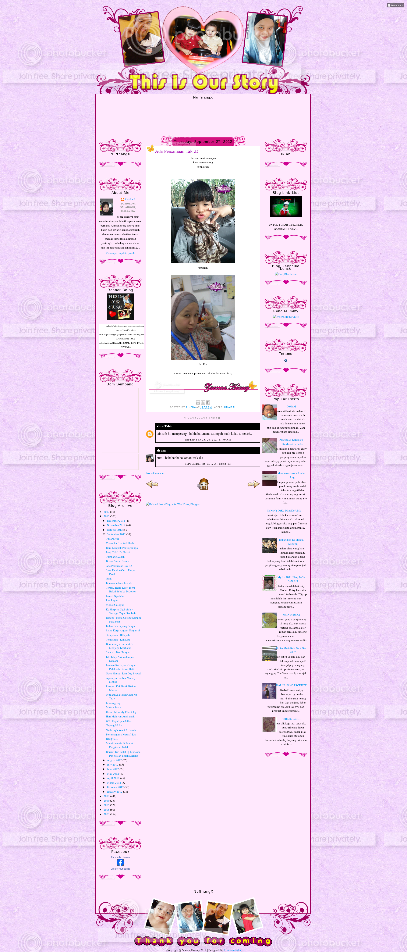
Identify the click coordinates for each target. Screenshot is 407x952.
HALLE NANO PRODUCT (291, 685)
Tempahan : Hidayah (118, 635)
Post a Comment (155, 473)
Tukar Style (112, 539)
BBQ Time (112, 739)
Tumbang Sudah (115, 557)
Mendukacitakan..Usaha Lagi (291, 475)
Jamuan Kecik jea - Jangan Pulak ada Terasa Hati (121, 667)
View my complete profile (120, 253)
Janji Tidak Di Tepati (118, 552)
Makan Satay (113, 707)
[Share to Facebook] (208, 402)
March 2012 (114, 782)
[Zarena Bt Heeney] (120, 865)
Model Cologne (115, 605)
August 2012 (115, 760)
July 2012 (113, 764)
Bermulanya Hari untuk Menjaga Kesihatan (119, 646)
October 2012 (115, 530)
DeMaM (291, 406)
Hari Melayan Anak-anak (120, 716)
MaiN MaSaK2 (291, 614)
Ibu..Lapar (112, 600)
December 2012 (116, 521)
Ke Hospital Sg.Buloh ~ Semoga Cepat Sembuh (121, 611)
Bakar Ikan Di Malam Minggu (291, 542)
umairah (230, 407)
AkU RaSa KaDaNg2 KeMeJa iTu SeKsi (291, 442)
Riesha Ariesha (232, 950)
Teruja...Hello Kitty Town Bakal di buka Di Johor (121, 589)
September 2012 (116, 534)
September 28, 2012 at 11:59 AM (208, 439)
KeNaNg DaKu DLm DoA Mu (284, 510)
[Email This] (198, 402)
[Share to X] (203, 402)
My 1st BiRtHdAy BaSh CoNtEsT (291, 579)
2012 (107, 516)
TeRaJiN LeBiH (291, 719)
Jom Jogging (113, 703)
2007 (107, 814)
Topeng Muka (114, 725)
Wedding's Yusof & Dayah (121, 730)
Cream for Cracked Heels (120, 543)
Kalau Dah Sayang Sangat (121, 626)
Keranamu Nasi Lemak (119, 583)
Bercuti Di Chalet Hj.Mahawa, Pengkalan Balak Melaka (123, 753)
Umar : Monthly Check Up (121, 712)
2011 (107, 796)
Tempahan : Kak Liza (118, 639)
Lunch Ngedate (115, 596)
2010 (107, 800)
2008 (107, 810)
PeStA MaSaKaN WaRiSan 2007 (291, 650)
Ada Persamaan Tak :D (119, 566)
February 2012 (115, 787)
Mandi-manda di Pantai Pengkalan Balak (119, 745)
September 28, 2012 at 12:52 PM (208, 463)
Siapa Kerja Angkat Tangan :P (123, 630)
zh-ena (130, 199)
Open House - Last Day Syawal (123, 673)
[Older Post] (254, 489)
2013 (107, 512)
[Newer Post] (152, 489)
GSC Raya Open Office (119, 721)
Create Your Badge (120, 868)
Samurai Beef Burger (118, 652)
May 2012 (113, 773)
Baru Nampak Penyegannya (122, 548)
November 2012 (116, 525)
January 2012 (115, 792)
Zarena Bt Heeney (120, 857)
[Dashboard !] (395, 6)
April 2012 (113, 778)
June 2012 (113, 769)
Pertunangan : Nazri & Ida (121, 734)
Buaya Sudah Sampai (118, 561)
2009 (107, 805)
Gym (109, 578)
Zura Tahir (164, 426)
